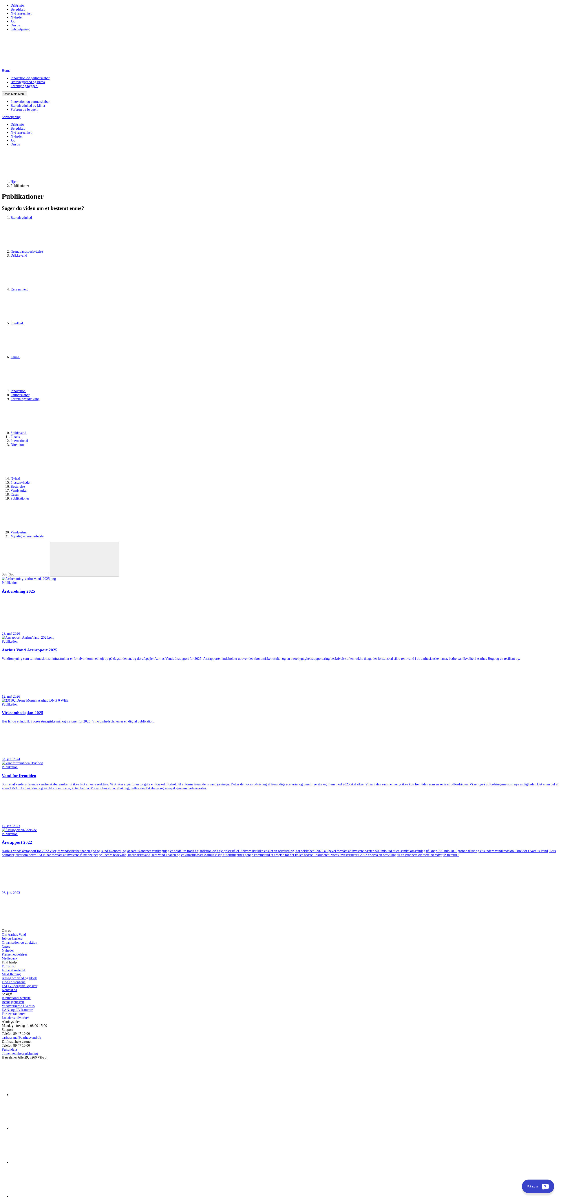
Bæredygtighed (21, 217)
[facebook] (44, 1128)
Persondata (9, 1049)
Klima (15, 357)
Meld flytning (11, 974)
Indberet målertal (13, 970)
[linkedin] (44, 1095)
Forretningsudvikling (25, 399)
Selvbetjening (20, 29)
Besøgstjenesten (13, 1002)
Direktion (17, 445)
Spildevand (19, 433)
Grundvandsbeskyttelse (27, 251)
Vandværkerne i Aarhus (18, 1006)
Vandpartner (19, 532)
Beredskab (18, 9)
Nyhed (16, 478)
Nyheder (17, 17)
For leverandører (13, 1014)
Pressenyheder (21, 482)
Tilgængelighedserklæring (20, 1053)
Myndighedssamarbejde (27, 536)
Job (13, 21)
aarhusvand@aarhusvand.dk (21, 1037)
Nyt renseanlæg (21, 13)
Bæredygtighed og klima (28, 82)
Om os (15, 25)
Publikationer (20, 498)
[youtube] (44, 1196)
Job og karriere (12, 938)
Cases (15, 494)
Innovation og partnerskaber (30, 78)
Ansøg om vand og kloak (19, 978)
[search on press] (84, 559)
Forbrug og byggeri (24, 86)
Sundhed (17, 323)
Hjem (14, 182)
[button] (14, 94)
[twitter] (44, 1162)
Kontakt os (9, 990)
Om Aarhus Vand (14, 934)
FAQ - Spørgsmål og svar (19, 986)
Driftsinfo (17, 5)
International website (16, 998)
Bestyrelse (18, 486)
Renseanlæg (19, 289)
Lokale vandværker (15, 1018)
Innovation (18, 391)
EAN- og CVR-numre (17, 1010)
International (19, 441)
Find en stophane (14, 982)
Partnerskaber (20, 395)
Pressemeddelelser (14, 954)
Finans (15, 437)
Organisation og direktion (19, 942)
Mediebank (9, 958)
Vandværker (19, 490)
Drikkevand (19, 255)
